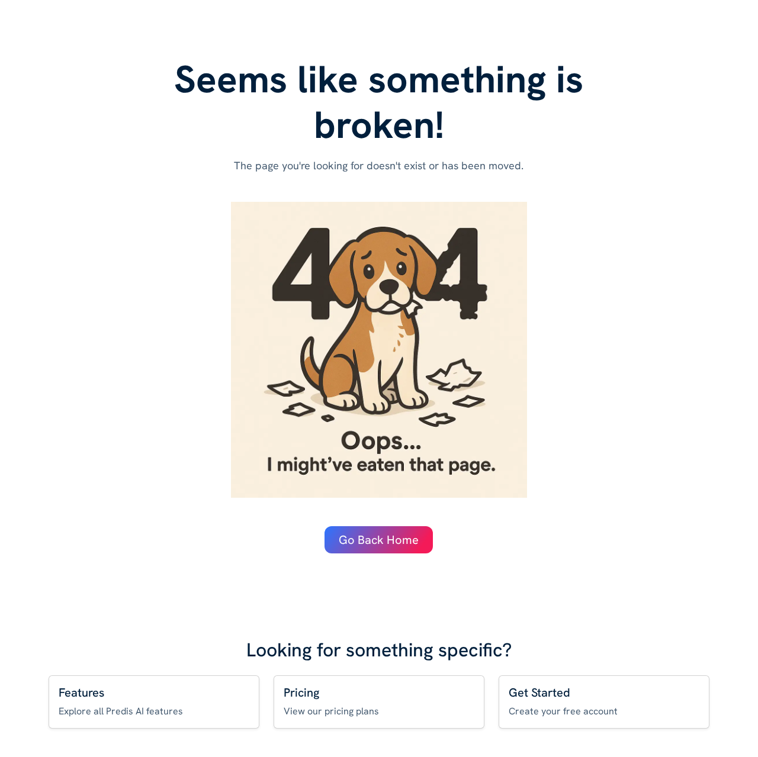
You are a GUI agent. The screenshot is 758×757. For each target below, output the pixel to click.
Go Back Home (379, 539)
